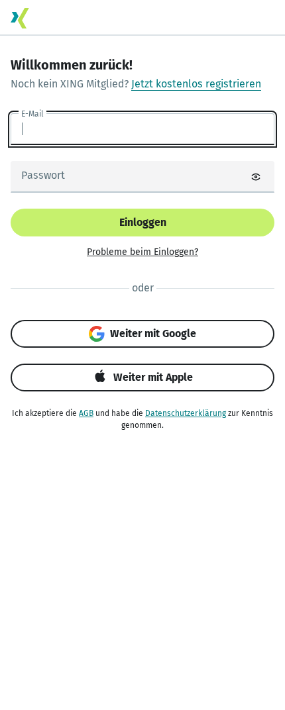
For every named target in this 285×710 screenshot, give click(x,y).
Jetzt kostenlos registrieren (196, 83)
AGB (86, 413)
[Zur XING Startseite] (20, 18)
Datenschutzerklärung (185, 413)
